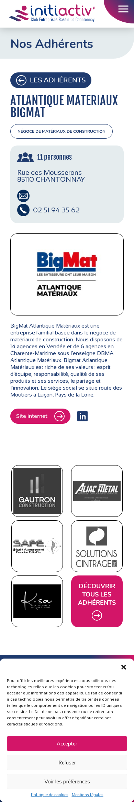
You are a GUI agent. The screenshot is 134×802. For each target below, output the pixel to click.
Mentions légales (87, 795)
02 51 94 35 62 (56, 210)
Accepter (67, 743)
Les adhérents (58, 80)
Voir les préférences (67, 781)
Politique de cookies (49, 795)
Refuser (67, 762)
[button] (123, 667)
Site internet (31, 416)
